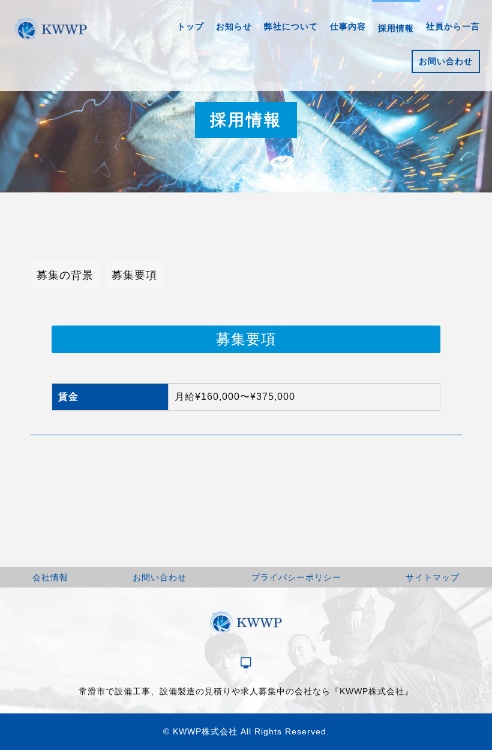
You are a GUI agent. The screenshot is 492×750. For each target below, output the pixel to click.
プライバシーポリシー (296, 577)
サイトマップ (433, 577)
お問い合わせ (160, 577)
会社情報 (50, 577)
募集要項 (134, 275)
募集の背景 (65, 275)
